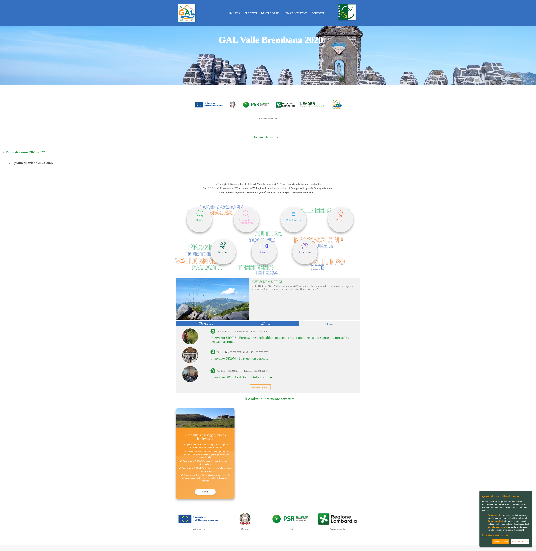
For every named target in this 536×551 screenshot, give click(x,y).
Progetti (251, 13)
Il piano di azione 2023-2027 (32, 163)
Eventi (270, 324)
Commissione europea (268, 118)
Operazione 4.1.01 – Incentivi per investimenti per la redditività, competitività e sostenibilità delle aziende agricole (206, 478)
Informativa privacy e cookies (495, 535)
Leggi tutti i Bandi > (260, 387)
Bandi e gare (270, 13)
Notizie (208, 324)
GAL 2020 (235, 13)
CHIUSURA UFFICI (267, 281)
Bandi (331, 324)
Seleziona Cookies (520, 541)
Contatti (318, 13)
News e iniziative (296, 13)
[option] (268, 42)
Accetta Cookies (500, 541)
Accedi (205, 492)
